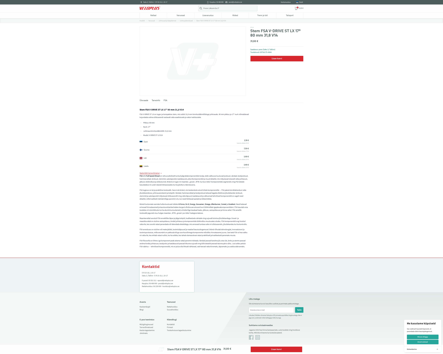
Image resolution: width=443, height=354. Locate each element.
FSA (252, 27)
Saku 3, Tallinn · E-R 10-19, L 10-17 (155, 2)
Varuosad (181, 15)
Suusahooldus (172, 309)
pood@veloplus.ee (235, 2)
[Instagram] (257, 337)
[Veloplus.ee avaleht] (150, 8)
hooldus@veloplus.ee (170, 286)
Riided (235, 15)
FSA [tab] (165, 100)
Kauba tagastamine (147, 330)
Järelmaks (144, 333)
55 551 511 (152, 280)
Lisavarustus (207, 15)
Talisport (289, 15)
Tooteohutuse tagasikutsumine (179, 330)
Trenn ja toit (262, 15)
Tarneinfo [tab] (156, 100)
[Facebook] (251, 337)
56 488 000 (153, 283)
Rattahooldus (286, 2)
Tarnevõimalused (146, 327)
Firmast (170, 327)
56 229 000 (157, 286)
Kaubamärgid (145, 307)
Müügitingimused (146, 324)
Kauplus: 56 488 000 (216, 2)
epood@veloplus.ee (165, 280)
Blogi (142, 309)
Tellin (299, 310)
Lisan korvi (277, 58)
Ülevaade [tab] (144, 100)
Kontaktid (171, 324)
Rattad (153, 15)
